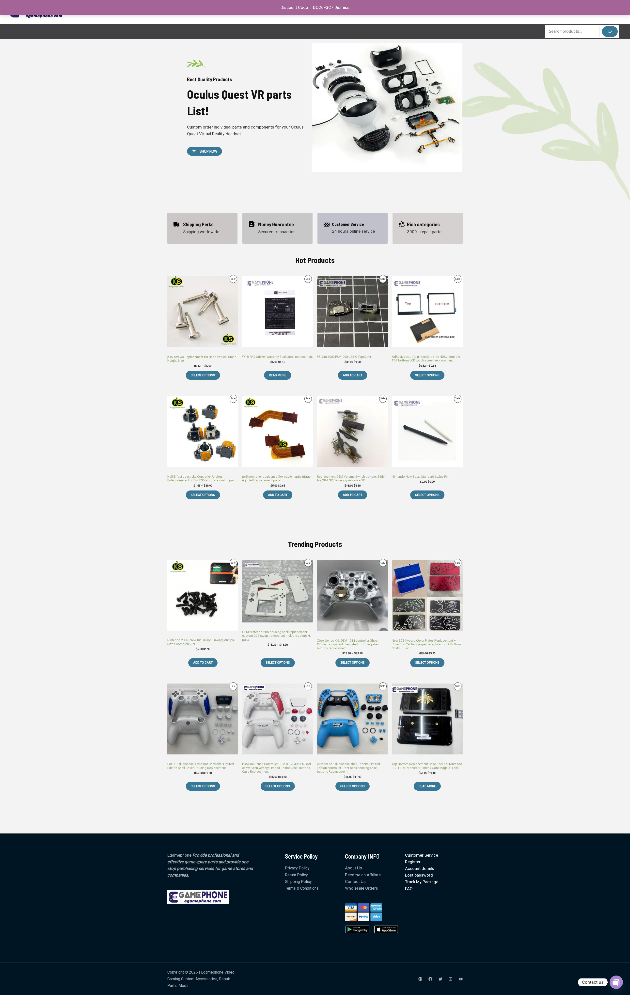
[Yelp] (420, 979)
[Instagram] (451, 979)
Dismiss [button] (341, 7)
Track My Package (421, 881)
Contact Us (355, 881)
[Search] (610, 31)
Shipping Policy (298, 881)
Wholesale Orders (361, 888)
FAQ (409, 888)
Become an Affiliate (363, 874)
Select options (203, 375)
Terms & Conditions (302, 888)
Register (413, 861)
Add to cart (352, 375)
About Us (353, 867)
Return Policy (296, 875)
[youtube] (461, 979)
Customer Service (421, 855)
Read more (277, 375)
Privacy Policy (297, 868)
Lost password (419, 875)
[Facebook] (430, 979)
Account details (419, 868)
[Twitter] (440, 979)
